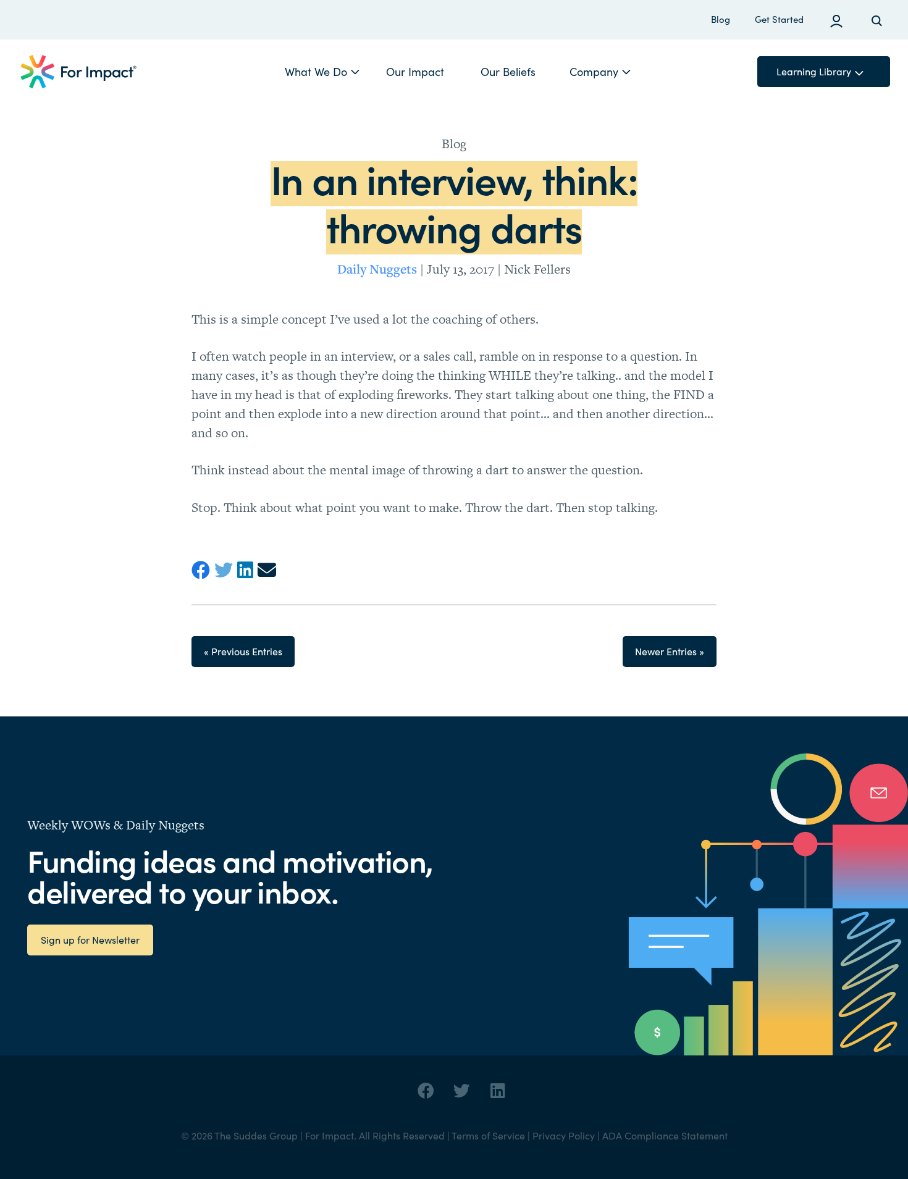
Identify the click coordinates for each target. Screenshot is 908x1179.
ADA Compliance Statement (665, 1135)
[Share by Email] (269, 570)
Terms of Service (488, 1135)
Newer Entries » (669, 651)
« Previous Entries (243, 651)
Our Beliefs (508, 71)
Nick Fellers (537, 269)
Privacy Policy (563, 1135)
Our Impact (415, 71)
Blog (720, 19)
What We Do (316, 71)
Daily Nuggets (377, 268)
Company (594, 71)
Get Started (779, 19)
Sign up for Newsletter (90, 939)
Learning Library (813, 71)
